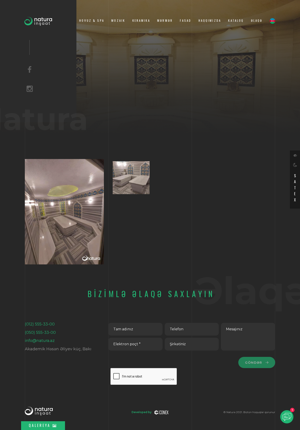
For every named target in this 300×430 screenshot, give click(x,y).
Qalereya (40, 425)
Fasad (185, 20)
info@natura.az (40, 340)
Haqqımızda (210, 20)
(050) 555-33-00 (40, 332)
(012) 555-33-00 (40, 324)
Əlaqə (257, 20)
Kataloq (236, 20)
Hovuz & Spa (91, 20)
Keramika (141, 20)
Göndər (254, 363)
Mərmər (165, 20)
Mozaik (118, 20)
